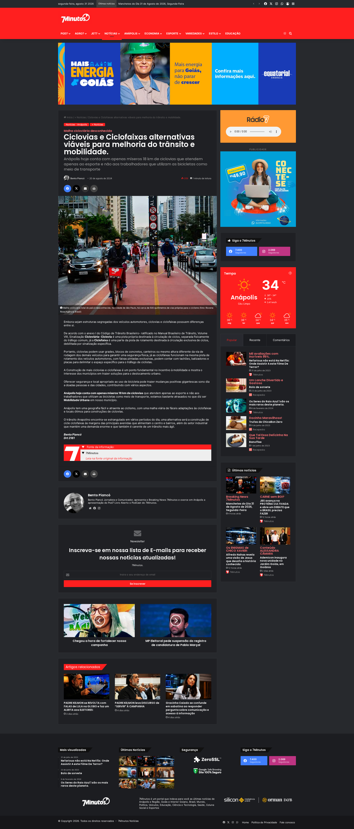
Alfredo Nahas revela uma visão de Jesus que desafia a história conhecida (241, 559)
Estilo (213, 33)
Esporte (172, 33)
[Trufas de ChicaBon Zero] (236, 423)
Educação (232, 33)
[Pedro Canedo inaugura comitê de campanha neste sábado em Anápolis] (146, 783)
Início (69, 117)
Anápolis (130, 33)
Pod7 (64, 33)
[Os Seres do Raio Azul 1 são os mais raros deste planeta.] (236, 405)
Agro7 (79, 33)
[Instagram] (99, 508)
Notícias (111, 33)
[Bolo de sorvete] (236, 385)
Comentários (281, 340)
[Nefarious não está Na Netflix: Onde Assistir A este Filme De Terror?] (236, 359)
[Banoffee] (236, 440)
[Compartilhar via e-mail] (85, 188)
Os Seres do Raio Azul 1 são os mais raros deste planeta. (269, 403)
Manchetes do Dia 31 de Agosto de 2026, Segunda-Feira (240, 507)
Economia (152, 33)
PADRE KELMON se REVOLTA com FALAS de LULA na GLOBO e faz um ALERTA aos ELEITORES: (86, 706)
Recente (254, 340)
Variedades (193, 33)
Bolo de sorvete (259, 387)
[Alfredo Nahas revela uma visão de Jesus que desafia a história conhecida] (241, 535)
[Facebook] (67, 188)
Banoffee (255, 442)
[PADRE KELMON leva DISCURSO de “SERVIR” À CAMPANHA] (137, 686)
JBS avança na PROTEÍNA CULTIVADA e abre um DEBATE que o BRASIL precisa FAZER (167, 3)
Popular (232, 340)
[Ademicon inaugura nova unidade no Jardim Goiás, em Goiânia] (275, 535)
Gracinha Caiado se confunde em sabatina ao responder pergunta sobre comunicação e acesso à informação (187, 708)
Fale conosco (287, 822)
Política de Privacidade (264, 822)
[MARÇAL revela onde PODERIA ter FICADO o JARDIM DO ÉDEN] (165, 783)
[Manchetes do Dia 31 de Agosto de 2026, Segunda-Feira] (241, 485)
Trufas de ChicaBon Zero (265, 422)
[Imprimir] (94, 188)
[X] (76, 188)
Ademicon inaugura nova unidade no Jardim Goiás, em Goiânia (273, 562)
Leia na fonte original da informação (109, 458)
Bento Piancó (77, 178)
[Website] (90, 508)
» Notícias (80, 117)
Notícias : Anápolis (76, 124)
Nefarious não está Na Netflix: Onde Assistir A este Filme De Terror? (269, 364)
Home (245, 822)
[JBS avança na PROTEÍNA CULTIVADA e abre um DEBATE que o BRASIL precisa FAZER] (275, 485)
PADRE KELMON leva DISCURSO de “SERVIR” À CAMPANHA (137, 704)
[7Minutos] (75, 17)
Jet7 (94, 33)
